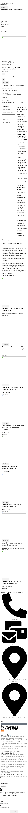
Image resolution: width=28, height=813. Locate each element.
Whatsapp (2, 805)
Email (1, 801)
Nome (1, 797)
